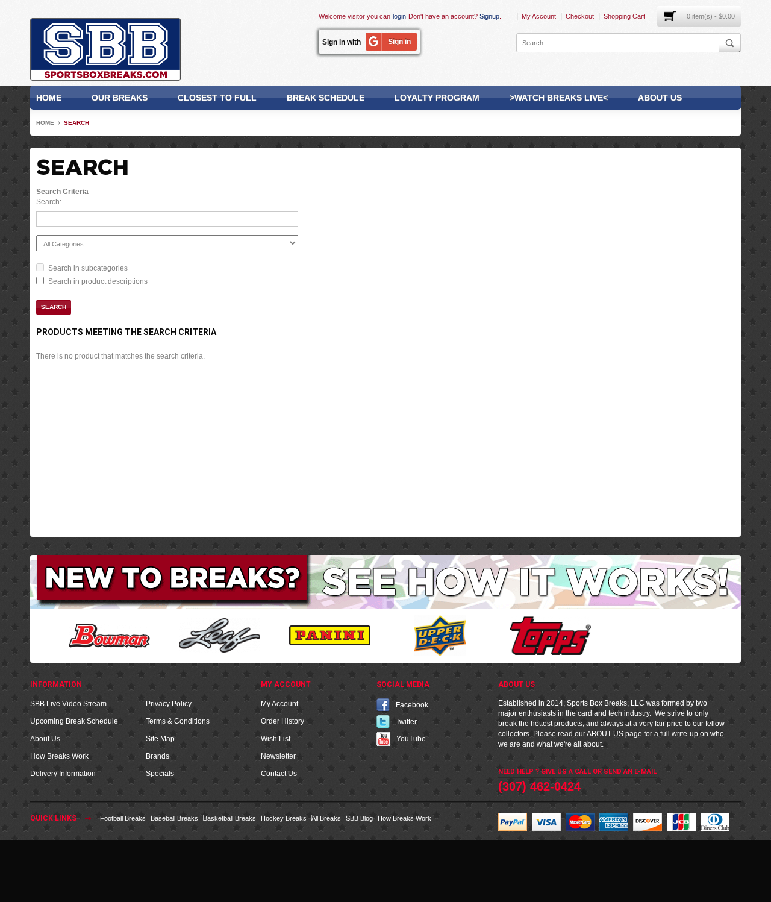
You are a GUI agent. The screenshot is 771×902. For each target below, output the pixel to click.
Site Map (160, 738)
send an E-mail (630, 771)
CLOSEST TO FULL (217, 97)
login (399, 16)
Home (48, 97)
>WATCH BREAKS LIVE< (559, 97)
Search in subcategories (88, 268)
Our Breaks (120, 97)
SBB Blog (359, 818)
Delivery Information (63, 773)
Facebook (412, 705)
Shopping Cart (624, 16)
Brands (157, 756)
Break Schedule (325, 97)
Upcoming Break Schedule (74, 721)
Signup (489, 16)
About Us (660, 97)
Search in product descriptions (98, 281)
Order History (282, 721)
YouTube (411, 738)
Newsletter (278, 756)
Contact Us (279, 773)
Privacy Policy (169, 704)
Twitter (406, 722)
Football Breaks (123, 818)
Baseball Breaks (174, 818)
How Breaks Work (59, 756)
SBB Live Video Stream (68, 704)
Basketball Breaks (229, 818)
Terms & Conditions (178, 721)
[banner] (385, 581)
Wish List (275, 738)
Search (76, 122)
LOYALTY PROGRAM (437, 97)
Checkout (580, 16)
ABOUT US (605, 734)
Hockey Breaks (284, 818)
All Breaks (326, 818)
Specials (160, 773)
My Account (539, 16)
